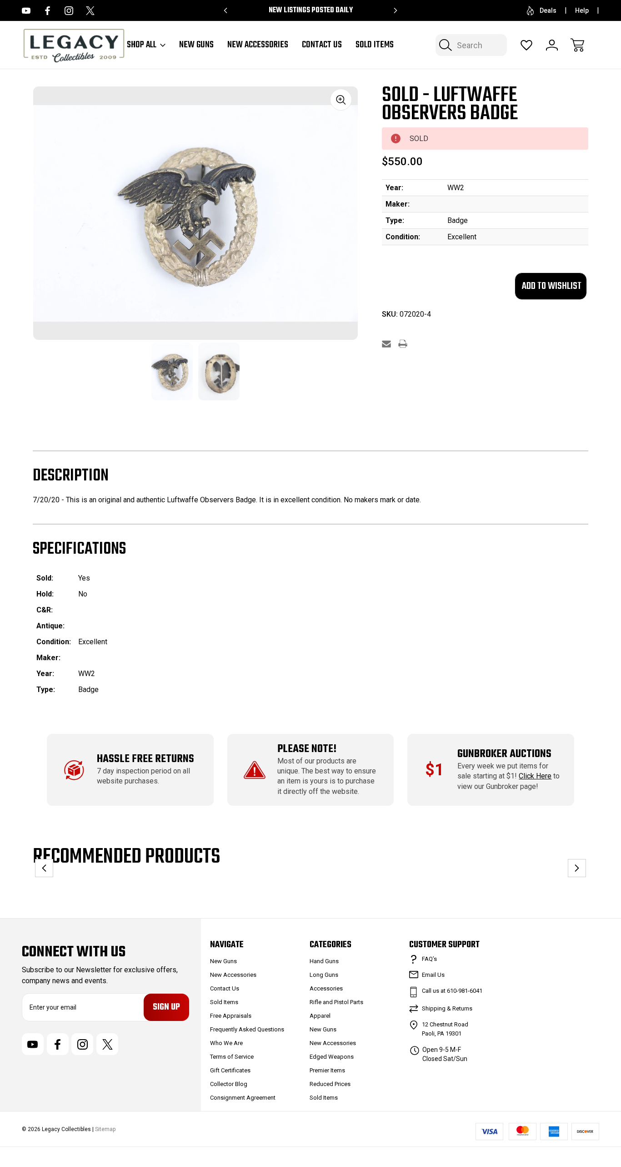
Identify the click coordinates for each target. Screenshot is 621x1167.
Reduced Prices (330, 1084)
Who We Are (226, 1043)
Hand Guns (324, 961)
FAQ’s (429, 958)
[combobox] (471, 45)
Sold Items (375, 45)
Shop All (141, 45)
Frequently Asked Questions (247, 1029)
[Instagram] (69, 10)
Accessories (326, 988)
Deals (548, 10)
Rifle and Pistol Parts (336, 1002)
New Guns (196, 45)
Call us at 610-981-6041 (452, 990)
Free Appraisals (230, 1015)
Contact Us (322, 45)
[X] (90, 10)
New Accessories (257, 45)
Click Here (535, 776)
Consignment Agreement (242, 1097)
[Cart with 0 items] (577, 45)
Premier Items (327, 1070)
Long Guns (324, 974)
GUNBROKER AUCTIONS (504, 754)
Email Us (433, 974)
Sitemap (105, 1129)
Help (582, 10)
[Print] (402, 343)
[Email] (386, 343)
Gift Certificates (230, 1070)
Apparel (320, 1015)
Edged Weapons (332, 1056)
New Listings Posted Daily (311, 10)
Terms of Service (232, 1056)
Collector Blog (228, 1084)
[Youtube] (26, 10)
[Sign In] (551, 45)
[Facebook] (47, 10)
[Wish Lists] (526, 45)
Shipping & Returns (447, 1008)
